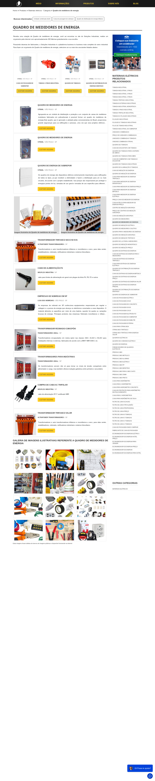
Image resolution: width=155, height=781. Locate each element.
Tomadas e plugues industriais (124, 116)
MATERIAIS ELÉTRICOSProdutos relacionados (125, 79)
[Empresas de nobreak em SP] (25, 317)
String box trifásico (120, 330)
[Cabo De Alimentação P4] (25, 289)
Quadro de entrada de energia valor (126, 281)
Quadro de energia (119, 344)
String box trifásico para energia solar (125, 333)
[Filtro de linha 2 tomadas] (91, 506)
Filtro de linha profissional (123, 408)
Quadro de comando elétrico (123, 341)
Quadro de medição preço (122, 247)
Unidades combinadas (120, 132)
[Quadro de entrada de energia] (60, 483)
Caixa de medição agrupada (122, 216)
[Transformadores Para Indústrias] (25, 377)
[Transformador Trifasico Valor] (25, 434)
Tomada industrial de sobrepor (124, 129)
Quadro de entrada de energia (124, 251)
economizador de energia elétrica (125, 433)
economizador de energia (122, 450)
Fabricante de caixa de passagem (125, 430)
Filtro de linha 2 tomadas (122, 424)
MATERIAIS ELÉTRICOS (120, 489)
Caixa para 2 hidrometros (122, 395)
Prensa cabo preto (119, 378)
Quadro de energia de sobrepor (124, 294)
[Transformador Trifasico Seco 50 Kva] (25, 261)
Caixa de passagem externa (122, 323)
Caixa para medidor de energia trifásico (124, 177)
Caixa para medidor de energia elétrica (124, 195)
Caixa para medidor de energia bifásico (124, 190)
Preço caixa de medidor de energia (125, 199)
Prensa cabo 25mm (119, 374)
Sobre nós (113, 4)
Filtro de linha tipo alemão (122, 405)
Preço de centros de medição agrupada (124, 211)
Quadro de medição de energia (124, 173)
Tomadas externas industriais (124, 103)
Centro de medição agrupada (123, 208)
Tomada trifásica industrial (123, 100)
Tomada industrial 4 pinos (122, 94)
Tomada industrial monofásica (124, 106)
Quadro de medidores (120, 219)
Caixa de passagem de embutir (123, 320)
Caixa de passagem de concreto (124, 304)
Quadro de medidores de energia (125, 222)
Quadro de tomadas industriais (124, 164)
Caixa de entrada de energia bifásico (126, 273)
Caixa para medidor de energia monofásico (124, 182)
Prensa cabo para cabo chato (123, 371)
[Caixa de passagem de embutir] (91, 530)
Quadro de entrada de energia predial (124, 285)
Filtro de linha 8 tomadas (122, 414)
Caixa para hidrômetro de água (124, 398)
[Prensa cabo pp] (91, 460)
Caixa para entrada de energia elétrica (124, 264)
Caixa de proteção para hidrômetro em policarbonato (126, 391)
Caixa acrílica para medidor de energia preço (124, 203)
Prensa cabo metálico (120, 355)
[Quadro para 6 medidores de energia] (28, 483)
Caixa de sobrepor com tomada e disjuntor (125, 160)
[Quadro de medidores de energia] (36, 214)
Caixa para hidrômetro (121, 381)
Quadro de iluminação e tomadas (125, 167)
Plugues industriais (120, 119)
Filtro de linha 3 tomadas (122, 421)
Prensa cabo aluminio (120, 358)
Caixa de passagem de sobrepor (63, 19)
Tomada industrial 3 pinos (122, 90)
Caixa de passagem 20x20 (121, 301)
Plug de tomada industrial (122, 125)
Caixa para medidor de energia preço (126, 186)
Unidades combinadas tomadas (124, 138)
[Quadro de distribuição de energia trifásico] (28, 506)
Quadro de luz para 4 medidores (124, 241)
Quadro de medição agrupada (123, 235)
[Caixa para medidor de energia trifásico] (60, 530)
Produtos (88, 4)
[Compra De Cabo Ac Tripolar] (25, 406)
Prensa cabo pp (118, 365)
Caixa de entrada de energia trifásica (123, 259)
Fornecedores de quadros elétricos (123, 348)
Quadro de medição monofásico (124, 244)
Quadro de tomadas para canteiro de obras (125, 152)
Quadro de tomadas (120, 145)
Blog (135, 4)
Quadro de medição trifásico (123, 238)
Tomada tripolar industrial (123, 113)
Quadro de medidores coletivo (124, 228)
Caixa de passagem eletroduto (124, 314)
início (38, 4)
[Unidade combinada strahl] (91, 483)
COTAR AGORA (25, 91)
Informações (62, 4)
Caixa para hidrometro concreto (125, 387)
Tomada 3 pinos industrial (122, 110)
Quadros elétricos (119, 338)
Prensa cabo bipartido (121, 368)
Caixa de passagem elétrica (123, 298)
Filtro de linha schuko (121, 402)
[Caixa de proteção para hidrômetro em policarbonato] (60, 460)
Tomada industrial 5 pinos (122, 97)
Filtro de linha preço (120, 411)
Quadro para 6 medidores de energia (126, 232)
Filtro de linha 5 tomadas (122, 417)
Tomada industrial (119, 87)
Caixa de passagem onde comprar (125, 427)
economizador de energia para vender (124, 442)
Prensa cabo (117, 352)
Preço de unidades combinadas (124, 135)
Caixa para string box (120, 326)
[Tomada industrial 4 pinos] (60, 506)
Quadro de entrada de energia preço (124, 277)
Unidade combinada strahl (42, 19)
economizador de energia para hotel (126, 453)
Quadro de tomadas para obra (124, 156)
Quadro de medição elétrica (123, 225)
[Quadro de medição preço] (28, 530)
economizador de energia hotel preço (124, 437)
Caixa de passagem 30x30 (121, 307)
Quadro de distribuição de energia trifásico (90, 19)
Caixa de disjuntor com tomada (124, 148)
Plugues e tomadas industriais (124, 122)
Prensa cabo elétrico (120, 362)
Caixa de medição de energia (123, 170)
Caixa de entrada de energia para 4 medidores (125, 255)
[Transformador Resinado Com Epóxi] (25, 349)
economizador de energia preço (125, 446)
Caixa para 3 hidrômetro (121, 384)
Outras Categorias (124, 483)
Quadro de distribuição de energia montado (125, 290)
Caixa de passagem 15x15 (121, 310)
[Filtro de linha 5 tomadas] (28, 460)
